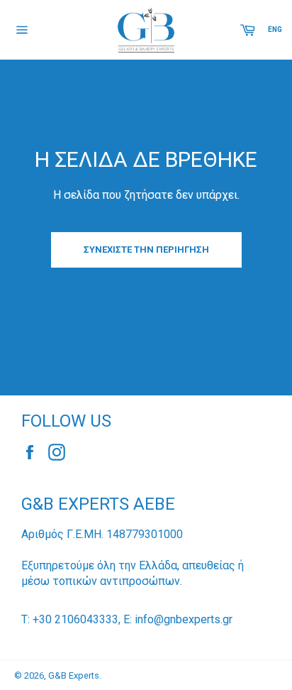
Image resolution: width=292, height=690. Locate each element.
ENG (275, 29)
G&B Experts (73, 675)
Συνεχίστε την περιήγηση (146, 249)
